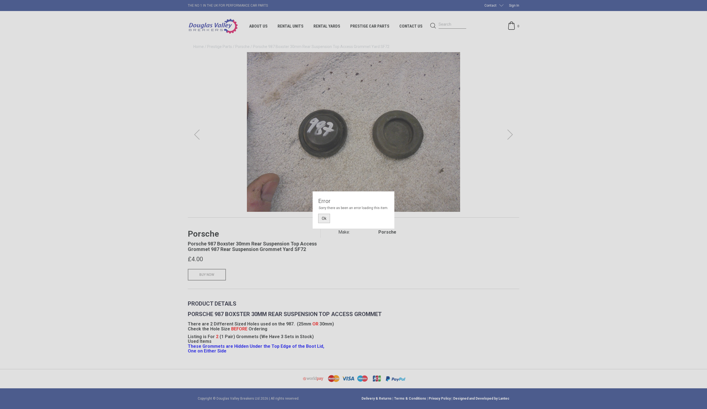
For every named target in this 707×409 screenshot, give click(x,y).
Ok (324, 218)
